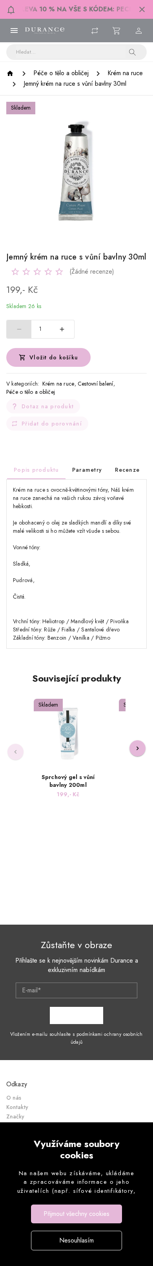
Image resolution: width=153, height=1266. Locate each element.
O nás (14, 1098)
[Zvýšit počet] (62, 329)
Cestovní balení (95, 384)
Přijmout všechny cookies (76, 1213)
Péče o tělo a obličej (30, 392)
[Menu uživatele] (138, 30)
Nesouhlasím (76, 1240)
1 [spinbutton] (40, 329)
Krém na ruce (58, 384)
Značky (15, 1116)
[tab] (36, 469)
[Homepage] (11, 73)
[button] (142, 9)
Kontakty (17, 1107)
